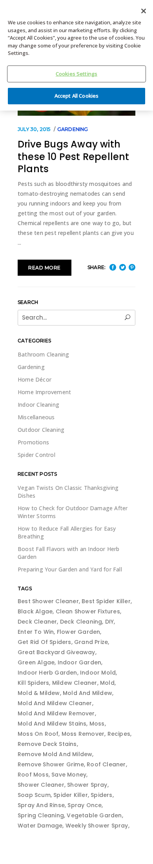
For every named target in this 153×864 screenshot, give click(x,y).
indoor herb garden (47, 673)
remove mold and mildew (55, 754)
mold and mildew (87, 693)
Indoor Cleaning (38, 404)
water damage (40, 825)
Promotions (33, 442)
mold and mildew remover (56, 713)
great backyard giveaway (56, 652)
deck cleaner (37, 622)
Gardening (72, 129)
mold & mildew (39, 693)
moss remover (83, 734)
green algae (36, 662)
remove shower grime (51, 764)
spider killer (70, 795)
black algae (35, 611)
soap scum (34, 795)
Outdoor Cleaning (41, 429)
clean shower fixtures (88, 611)
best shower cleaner (48, 601)
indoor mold (98, 673)
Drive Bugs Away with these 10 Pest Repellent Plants (73, 156)
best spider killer (106, 601)
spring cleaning (41, 815)
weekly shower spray (97, 825)
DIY (109, 622)
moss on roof (38, 734)
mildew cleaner (74, 683)
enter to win (36, 632)
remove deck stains (47, 744)
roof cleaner (106, 764)
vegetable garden (94, 815)
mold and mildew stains (52, 724)
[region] (76, 55)
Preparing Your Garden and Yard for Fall (70, 569)
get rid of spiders (44, 642)
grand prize (91, 642)
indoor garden (80, 662)
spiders (101, 795)
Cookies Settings (76, 73)
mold (107, 683)
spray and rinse (41, 805)
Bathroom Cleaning (43, 354)
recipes (118, 734)
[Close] (143, 11)
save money (68, 775)
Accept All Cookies (76, 95)
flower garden (78, 632)
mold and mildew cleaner (55, 703)
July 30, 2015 (34, 129)
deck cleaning (81, 622)
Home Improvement (44, 392)
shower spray (87, 785)
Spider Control (36, 454)
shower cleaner (41, 785)
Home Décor (34, 379)
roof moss (33, 775)
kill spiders (33, 683)
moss (97, 724)
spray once (84, 805)
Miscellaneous (36, 417)
